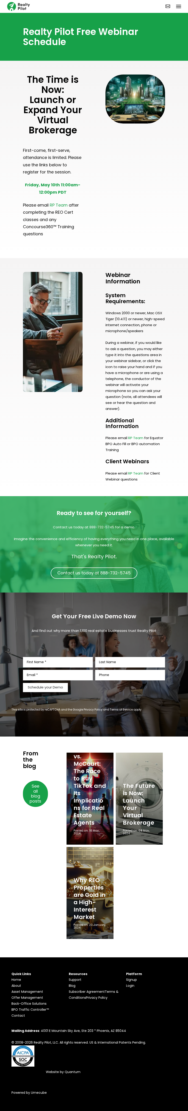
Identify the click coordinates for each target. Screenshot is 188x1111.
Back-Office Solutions (29, 1003)
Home (16, 979)
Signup (131, 979)
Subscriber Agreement (87, 991)
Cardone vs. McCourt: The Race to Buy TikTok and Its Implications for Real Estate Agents (90, 786)
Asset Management (27, 991)
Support (75, 979)
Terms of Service (121, 709)
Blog (72, 985)
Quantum (72, 1072)
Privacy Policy (93, 709)
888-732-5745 (101, 527)
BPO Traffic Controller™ (30, 1009)
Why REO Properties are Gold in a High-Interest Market (89, 898)
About (16, 985)
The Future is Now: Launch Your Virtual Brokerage (139, 804)
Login (130, 985)
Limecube (39, 1092)
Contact (18, 1015)
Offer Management (27, 997)
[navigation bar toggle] (178, 6)
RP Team (59, 205)
